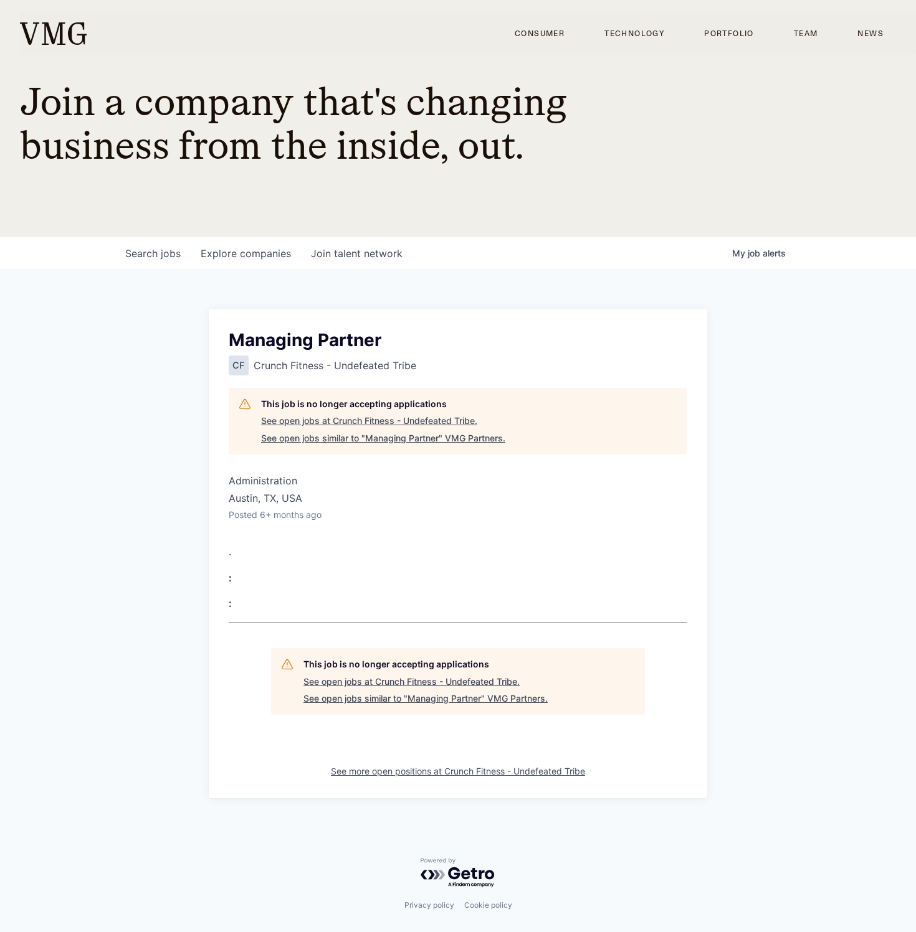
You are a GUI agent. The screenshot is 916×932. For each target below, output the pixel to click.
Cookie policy (488, 905)
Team (806, 33)
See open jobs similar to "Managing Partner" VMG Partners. (383, 438)
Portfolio (729, 33)
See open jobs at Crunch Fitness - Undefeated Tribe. (369, 420)
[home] (53, 33)
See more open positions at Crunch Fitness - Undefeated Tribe (458, 771)
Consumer (540, 33)
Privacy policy (429, 905)
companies (246, 253)
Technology (634, 33)
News (870, 33)
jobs (153, 253)
